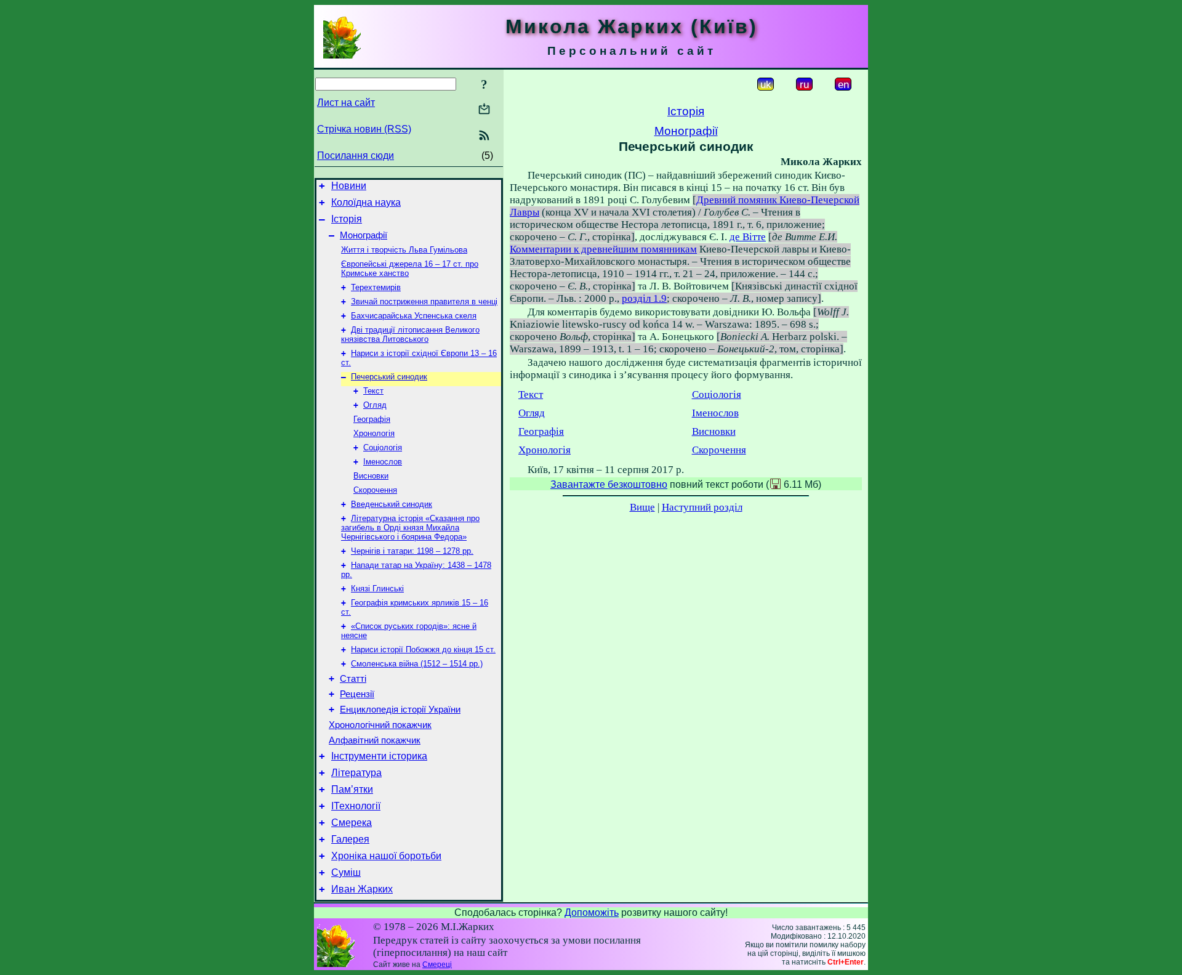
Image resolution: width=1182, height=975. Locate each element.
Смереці (437, 964)
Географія (371, 419)
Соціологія (382, 447)
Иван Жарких (362, 889)
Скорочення (375, 490)
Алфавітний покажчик (374, 740)
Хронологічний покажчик (380, 725)
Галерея (350, 839)
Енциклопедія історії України (400, 709)
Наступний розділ (702, 507)
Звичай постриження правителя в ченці (424, 301)
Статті (353, 679)
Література (356, 772)
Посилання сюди (355, 155)
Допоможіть (592, 912)
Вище (642, 507)
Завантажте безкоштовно (608, 484)
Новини (348, 185)
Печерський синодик (389, 376)
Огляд (375, 405)
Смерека (351, 822)
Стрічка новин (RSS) (364, 129)
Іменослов (382, 461)
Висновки (370, 475)
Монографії (363, 235)
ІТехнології (355, 806)
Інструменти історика (379, 756)
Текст (373, 390)
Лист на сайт (346, 102)
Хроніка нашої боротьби (386, 856)
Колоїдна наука (366, 202)
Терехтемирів (376, 287)
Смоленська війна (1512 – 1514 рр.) (417, 663)
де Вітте (748, 237)
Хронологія (374, 433)
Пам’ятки (352, 789)
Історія (346, 219)
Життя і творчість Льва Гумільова (404, 249)
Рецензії (357, 694)
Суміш (346, 872)
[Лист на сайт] (484, 110)
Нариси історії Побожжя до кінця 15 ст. (423, 649)
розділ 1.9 (644, 298)
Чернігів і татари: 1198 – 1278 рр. (412, 551)
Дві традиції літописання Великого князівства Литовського (410, 334)
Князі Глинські (377, 588)
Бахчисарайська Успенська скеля (413, 315)
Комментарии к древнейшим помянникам (603, 249)
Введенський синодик (391, 504)
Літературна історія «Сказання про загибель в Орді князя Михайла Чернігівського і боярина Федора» (410, 527)
